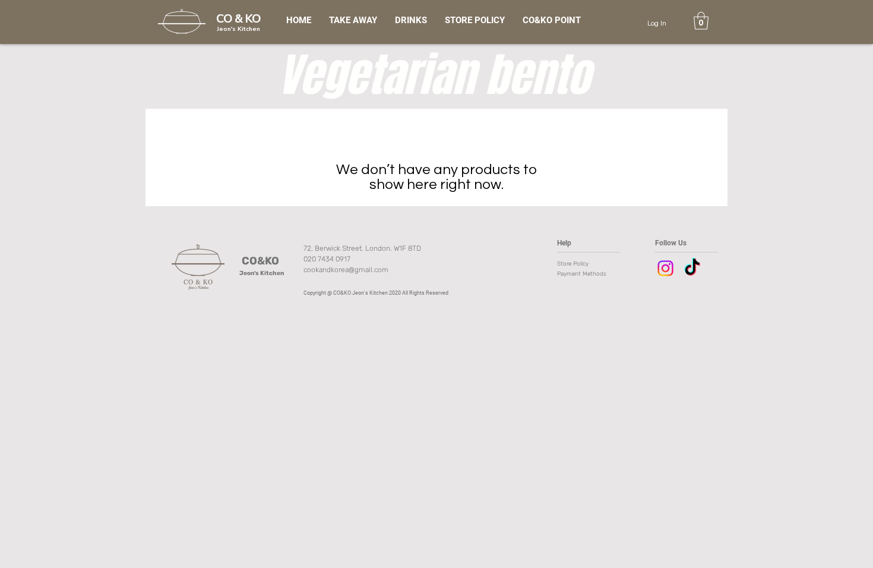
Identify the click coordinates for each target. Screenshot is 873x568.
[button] (701, 21)
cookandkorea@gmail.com (345, 270)
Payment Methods (582, 273)
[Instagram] (665, 268)
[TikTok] (692, 268)
